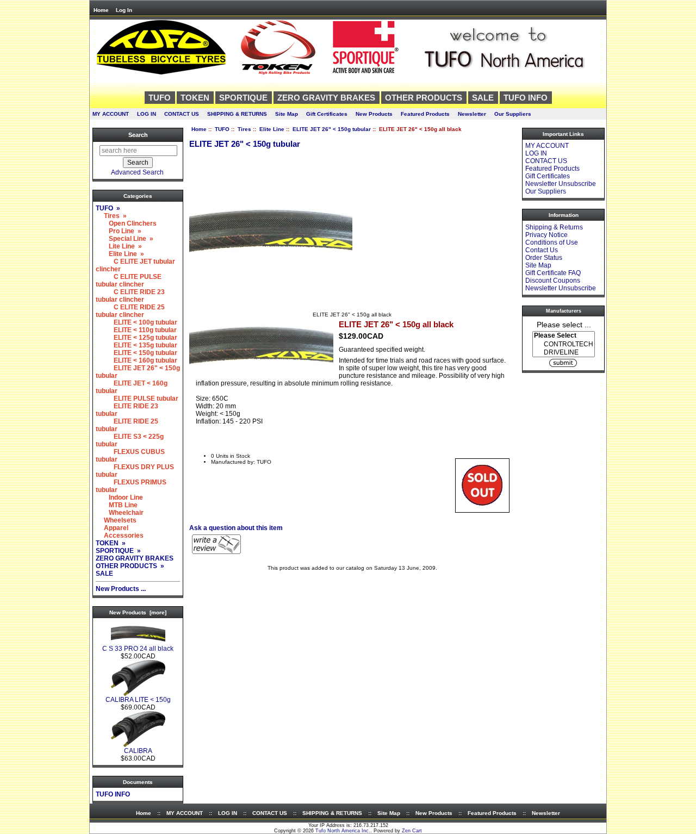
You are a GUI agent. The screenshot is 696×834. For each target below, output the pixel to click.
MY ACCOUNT (110, 114)
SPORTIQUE (243, 97)
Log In (124, 10)
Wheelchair (120, 512)
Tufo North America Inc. (342, 830)
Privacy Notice (546, 235)
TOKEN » (111, 543)
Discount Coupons (552, 280)
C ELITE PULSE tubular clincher (128, 280)
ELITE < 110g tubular (136, 330)
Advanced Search (137, 172)
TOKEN (195, 97)
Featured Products (425, 114)
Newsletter (472, 114)
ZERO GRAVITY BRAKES (326, 97)
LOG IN (146, 114)
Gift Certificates (326, 114)
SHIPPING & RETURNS (237, 114)
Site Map (286, 114)
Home (101, 10)
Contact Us (541, 250)
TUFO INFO (526, 97)
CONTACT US (181, 114)
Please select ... (564, 324)
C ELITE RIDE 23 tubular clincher (130, 295)
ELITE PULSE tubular (137, 398)
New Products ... (121, 589)
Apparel (112, 528)
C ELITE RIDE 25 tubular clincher (130, 311)
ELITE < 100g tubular (136, 322)
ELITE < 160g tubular (136, 360)
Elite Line (271, 129)
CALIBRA (138, 751)
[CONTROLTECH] (563, 344)
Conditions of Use (551, 242)
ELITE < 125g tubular (136, 337)
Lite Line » (119, 246)
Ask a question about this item (236, 528)
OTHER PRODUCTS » (130, 566)
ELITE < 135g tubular (136, 345)
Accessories (120, 535)
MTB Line (117, 505)
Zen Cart (412, 830)
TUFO (222, 129)
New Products (374, 114)
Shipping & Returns (554, 227)
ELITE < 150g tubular (136, 353)
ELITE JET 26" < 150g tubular (332, 129)
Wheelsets (116, 520)
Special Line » (124, 238)
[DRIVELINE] (563, 352)
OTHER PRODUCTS (423, 97)
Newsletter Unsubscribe (560, 184)
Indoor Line (119, 497)
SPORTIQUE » (118, 551)
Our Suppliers (512, 114)
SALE (483, 97)
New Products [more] (137, 612)
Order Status (543, 258)
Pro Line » (118, 231)
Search (138, 135)
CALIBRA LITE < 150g (138, 700)
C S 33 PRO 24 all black (137, 648)
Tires (244, 129)
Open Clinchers (126, 223)
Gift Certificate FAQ (553, 273)
